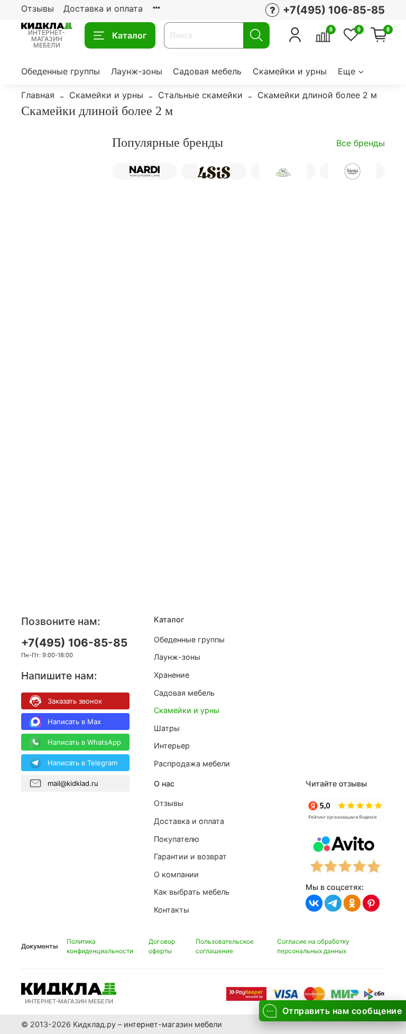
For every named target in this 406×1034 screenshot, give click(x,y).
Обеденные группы (60, 71)
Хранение (171, 674)
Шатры (167, 728)
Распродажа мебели (192, 763)
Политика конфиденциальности (100, 946)
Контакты (171, 909)
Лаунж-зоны (136, 71)
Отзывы (37, 8)
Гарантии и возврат (190, 856)
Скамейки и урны (290, 71)
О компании (176, 874)
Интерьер (172, 745)
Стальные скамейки (200, 95)
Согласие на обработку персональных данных (313, 946)
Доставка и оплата (103, 8)
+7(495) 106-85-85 (74, 642)
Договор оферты (162, 946)
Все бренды (360, 143)
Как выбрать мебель (191, 891)
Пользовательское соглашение (225, 946)
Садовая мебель (207, 71)
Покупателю (176, 838)
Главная (37, 95)
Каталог (129, 35)
